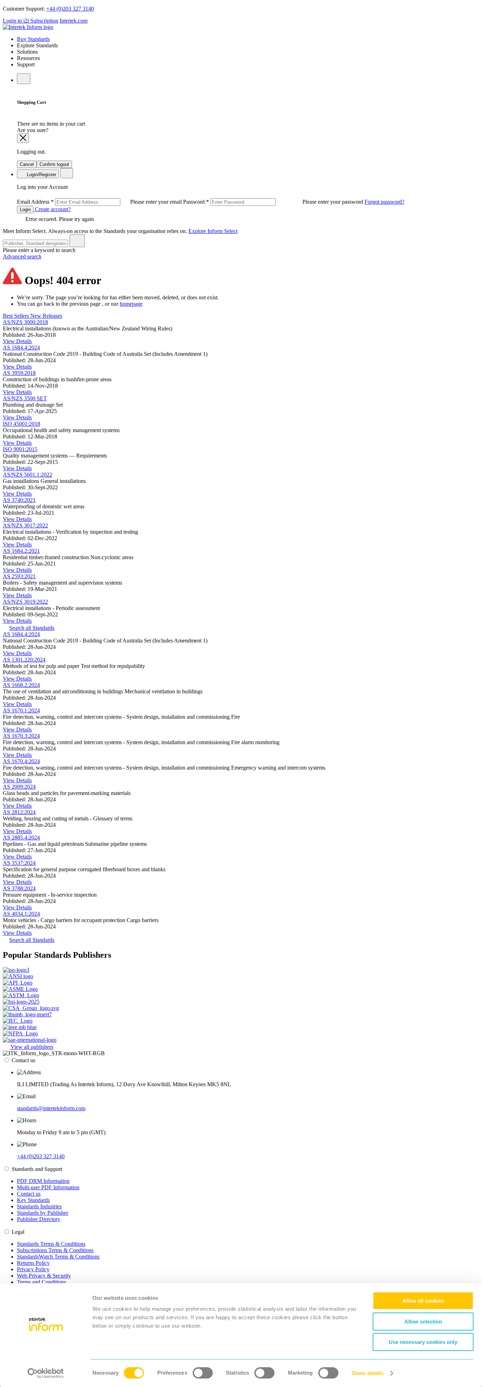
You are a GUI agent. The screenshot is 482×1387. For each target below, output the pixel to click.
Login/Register (40, 174)
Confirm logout (54, 164)
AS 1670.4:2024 (21, 761)
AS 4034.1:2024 (21, 914)
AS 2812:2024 (19, 812)
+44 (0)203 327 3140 (70, 9)
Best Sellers (16, 316)
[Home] (28, 27)
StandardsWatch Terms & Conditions (58, 1257)
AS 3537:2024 (19, 863)
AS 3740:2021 (19, 500)
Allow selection (423, 1322)
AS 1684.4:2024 (21, 348)
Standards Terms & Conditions (51, 1244)
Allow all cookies (423, 1301)
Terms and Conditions (41, 1282)
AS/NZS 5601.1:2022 (27, 475)
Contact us (29, 1194)
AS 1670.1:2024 (21, 710)
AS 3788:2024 (19, 888)
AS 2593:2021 (19, 576)
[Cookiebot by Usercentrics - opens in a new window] (46, 1373)
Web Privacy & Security (44, 1276)
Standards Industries (39, 1206)
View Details (17, 341)
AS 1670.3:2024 (21, 736)
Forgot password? (384, 202)
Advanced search (22, 256)
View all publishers (31, 1047)
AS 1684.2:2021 (21, 551)
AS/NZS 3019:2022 (25, 602)
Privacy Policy (33, 1269)
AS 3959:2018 (19, 373)
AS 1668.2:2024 (21, 685)
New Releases (46, 316)
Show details (367, 1373)
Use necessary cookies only (423, 1342)
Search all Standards (31, 628)
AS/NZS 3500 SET (25, 398)
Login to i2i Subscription (30, 21)
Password (273, 202)
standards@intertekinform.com (51, 1108)
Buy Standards (33, 39)
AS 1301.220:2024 (24, 660)
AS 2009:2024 (19, 787)
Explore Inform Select (212, 231)
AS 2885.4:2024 (21, 838)
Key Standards (33, 1200)
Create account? (52, 209)
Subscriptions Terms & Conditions (55, 1250)
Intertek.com (74, 21)
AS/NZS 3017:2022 (25, 525)
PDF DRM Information (43, 1181)
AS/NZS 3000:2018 (25, 322)
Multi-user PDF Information (48, 1187)
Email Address (100, 202)
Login (25, 209)
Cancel (27, 164)
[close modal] (23, 138)
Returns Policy (33, 1263)
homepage (131, 304)
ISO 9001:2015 (20, 449)
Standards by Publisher (42, 1213)
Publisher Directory (38, 1219)
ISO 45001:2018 (21, 424)
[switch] (203, 1373)
